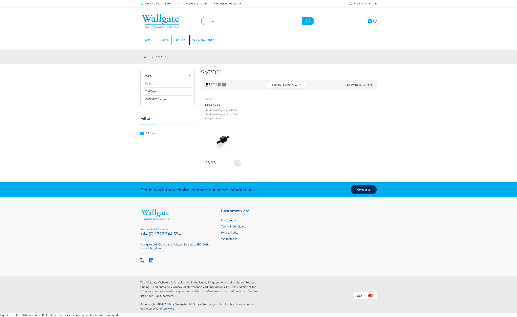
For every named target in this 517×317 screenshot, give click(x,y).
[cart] (375, 21)
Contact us (363, 190)
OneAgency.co (165, 309)
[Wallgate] (160, 21)
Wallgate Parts (213, 118)
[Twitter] (142, 260)
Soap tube (212, 104)
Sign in (373, 3)
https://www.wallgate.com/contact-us (223, 291)
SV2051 (209, 99)
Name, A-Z (290, 85)
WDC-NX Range (155, 99)
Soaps (149, 83)
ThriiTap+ (151, 91)
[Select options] (237, 163)
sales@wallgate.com (177, 291)
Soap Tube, (233, 114)
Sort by (276, 85)
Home (144, 57)
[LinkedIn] (151, 260)
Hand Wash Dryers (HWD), (219, 110)
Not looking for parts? (227, 3)
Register (359, 3)
